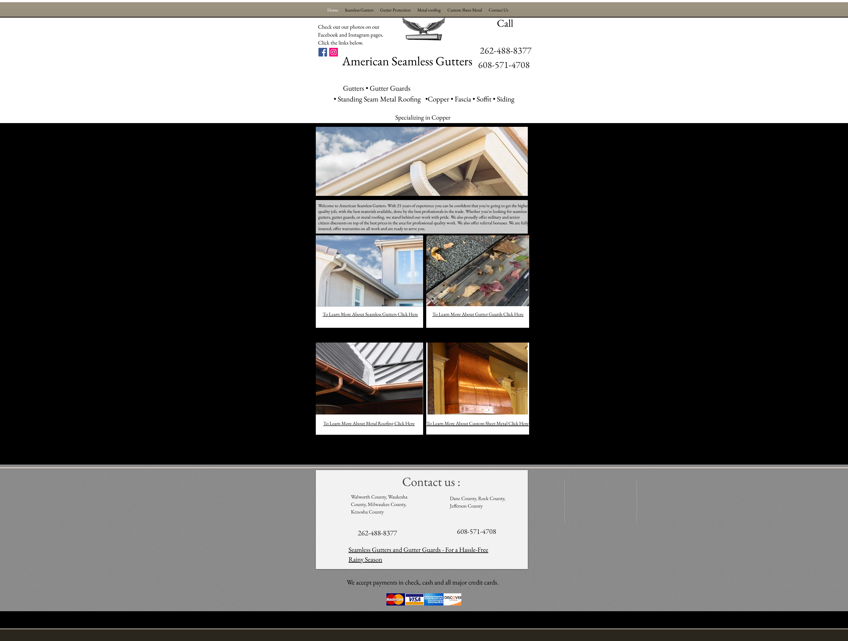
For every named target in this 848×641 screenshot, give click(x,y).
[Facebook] (322, 52)
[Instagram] (333, 52)
